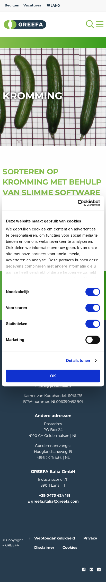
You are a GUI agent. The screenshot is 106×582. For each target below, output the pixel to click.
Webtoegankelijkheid (54, 538)
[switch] (92, 308)
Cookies (70, 547)
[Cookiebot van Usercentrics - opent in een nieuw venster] (77, 202)
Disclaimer (44, 547)
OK (53, 376)
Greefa (25, 24)
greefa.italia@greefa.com (55, 501)
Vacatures (32, 5)
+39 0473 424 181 (54, 495)
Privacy (90, 538)
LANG (55, 5)
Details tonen (78, 360)
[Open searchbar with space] (90, 24)
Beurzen (12, 5)
